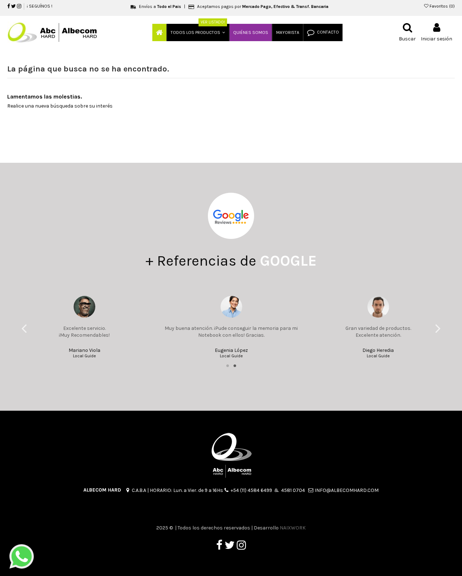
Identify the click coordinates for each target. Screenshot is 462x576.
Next (437, 328)
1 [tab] (227, 365)
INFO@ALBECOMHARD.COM (347, 490)
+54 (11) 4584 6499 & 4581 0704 (269, 490)
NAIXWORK (293, 528)
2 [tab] (234, 365)
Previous (24, 328)
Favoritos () (441, 6)
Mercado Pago (256, 6)
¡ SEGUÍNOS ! (39, 6)
